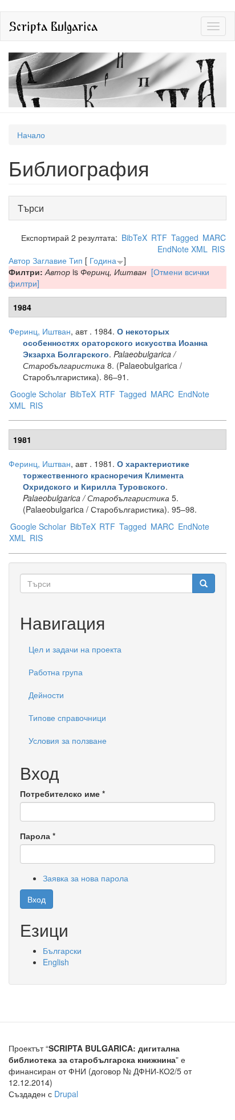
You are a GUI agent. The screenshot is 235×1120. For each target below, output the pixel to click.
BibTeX (134, 237)
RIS (218, 249)
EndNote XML (182, 249)
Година (103, 260)
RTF (159, 237)
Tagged (184, 237)
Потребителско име (62, 793)
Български (62, 950)
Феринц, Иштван (40, 331)
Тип (76, 260)
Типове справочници (67, 717)
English (56, 962)
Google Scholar (38, 394)
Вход (36, 899)
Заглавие (50, 260)
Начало (31, 134)
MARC (214, 237)
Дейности (46, 694)
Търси (34, 208)
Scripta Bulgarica (53, 26)
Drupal (66, 1093)
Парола (37, 835)
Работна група (56, 672)
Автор (19, 260)
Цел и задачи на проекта (75, 649)
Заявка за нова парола (85, 878)
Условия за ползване (68, 740)
